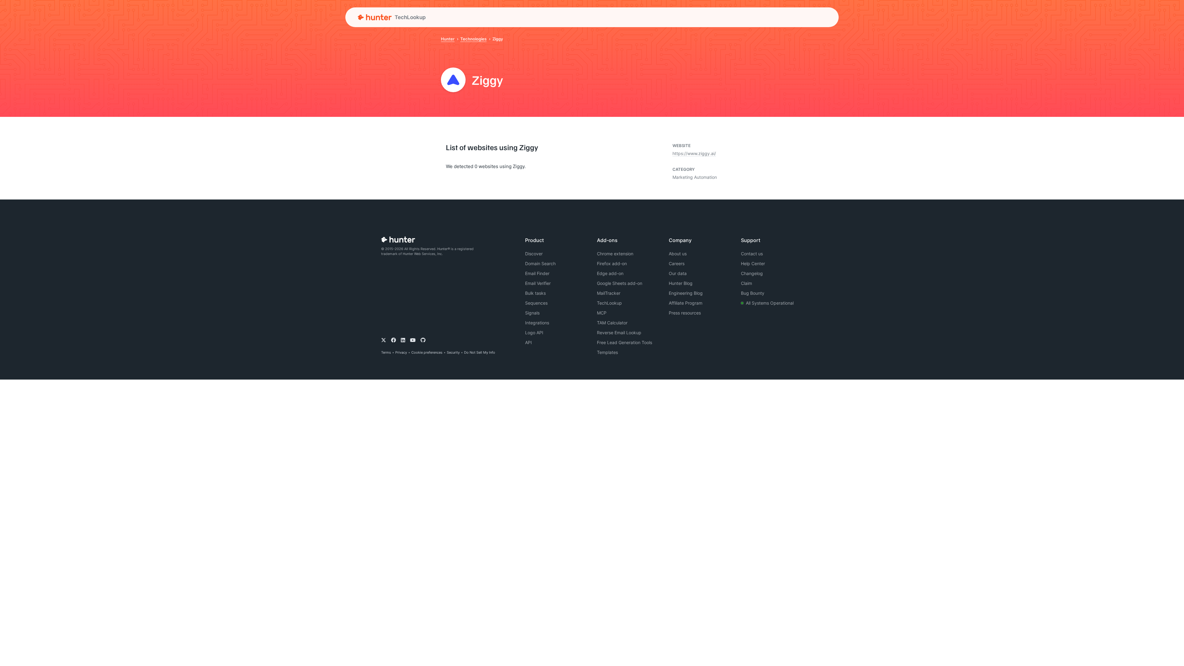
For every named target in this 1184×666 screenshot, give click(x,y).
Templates (607, 352)
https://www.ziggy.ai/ (694, 153)
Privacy (401, 352)
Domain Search (540, 263)
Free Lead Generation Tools (624, 342)
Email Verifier (538, 283)
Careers (676, 263)
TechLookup (609, 303)
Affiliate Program (685, 303)
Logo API (534, 332)
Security (453, 352)
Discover (534, 254)
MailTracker (608, 293)
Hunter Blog (681, 283)
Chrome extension (615, 254)
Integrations (537, 323)
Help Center (753, 263)
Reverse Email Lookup (619, 332)
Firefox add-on (612, 263)
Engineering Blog (686, 293)
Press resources (685, 313)
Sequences (536, 303)
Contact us (752, 254)
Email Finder (537, 273)
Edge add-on (610, 273)
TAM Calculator (612, 323)
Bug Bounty (752, 293)
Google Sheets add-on (619, 283)
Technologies (473, 39)
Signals (532, 313)
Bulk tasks (535, 293)
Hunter (447, 39)
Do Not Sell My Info (479, 352)
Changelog (752, 273)
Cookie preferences (426, 352)
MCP (601, 313)
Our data (678, 273)
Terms (386, 352)
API (528, 342)
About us (678, 254)
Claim (746, 283)
